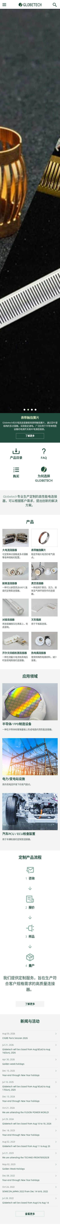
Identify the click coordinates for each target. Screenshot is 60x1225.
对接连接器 (8, 619)
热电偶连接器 (38, 653)
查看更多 (30, 1214)
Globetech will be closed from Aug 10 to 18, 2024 (26, 1123)
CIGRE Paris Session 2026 (15, 1038)
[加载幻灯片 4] (35, 409)
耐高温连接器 (9, 583)
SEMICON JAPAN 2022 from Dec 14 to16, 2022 (25, 1191)
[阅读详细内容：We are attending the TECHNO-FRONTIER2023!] (56, 1153)
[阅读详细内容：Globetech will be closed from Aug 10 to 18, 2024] (56, 1119)
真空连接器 (37, 583)
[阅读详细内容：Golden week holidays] (56, 1060)
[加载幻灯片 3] (31, 409)
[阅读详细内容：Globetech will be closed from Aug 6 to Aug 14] (56, 1199)
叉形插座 (36, 619)
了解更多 (29, 435)
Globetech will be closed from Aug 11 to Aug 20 (26, 1146)
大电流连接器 (9, 550)
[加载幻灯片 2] (28, 409)
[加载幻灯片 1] (24, 409)
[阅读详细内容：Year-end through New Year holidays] (56, 1071)
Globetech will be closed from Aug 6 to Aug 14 (25, 1202)
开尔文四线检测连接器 (14, 653)
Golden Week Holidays (13, 1168)
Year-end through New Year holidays (21, 1075)
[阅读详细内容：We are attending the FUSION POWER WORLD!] (56, 1108)
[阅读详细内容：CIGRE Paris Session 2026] (56, 1034)
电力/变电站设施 (13, 779)
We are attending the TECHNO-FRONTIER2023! (25, 1157)
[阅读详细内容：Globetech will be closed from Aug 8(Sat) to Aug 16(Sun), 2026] (56, 1045)
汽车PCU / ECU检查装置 (18, 834)
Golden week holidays (13, 1063)
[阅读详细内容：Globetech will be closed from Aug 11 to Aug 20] (56, 1142)
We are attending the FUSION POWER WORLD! (25, 1112)
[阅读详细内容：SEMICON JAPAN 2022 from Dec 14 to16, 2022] (56, 1187)
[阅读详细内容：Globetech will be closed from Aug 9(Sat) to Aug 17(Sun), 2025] (56, 1082)
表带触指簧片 (38, 550)
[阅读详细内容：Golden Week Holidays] (56, 1165)
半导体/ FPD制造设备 (16, 724)
